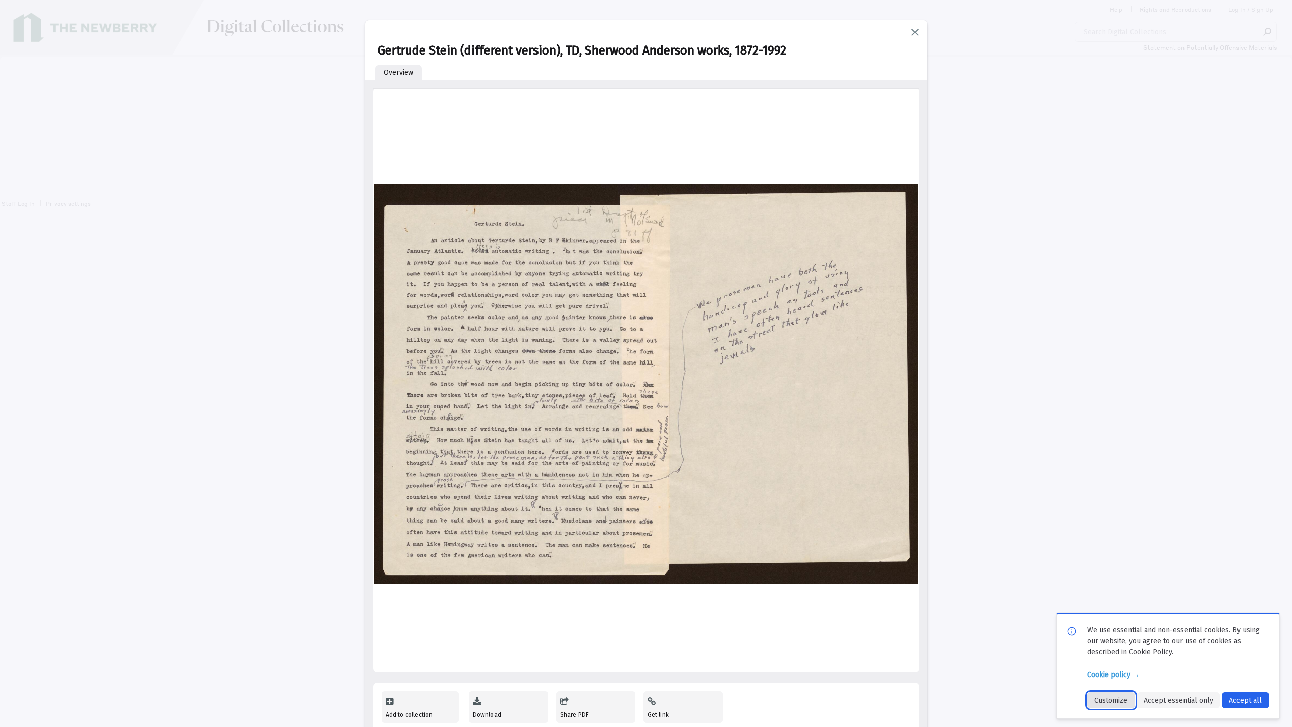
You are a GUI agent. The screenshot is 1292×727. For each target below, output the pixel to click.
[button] (915, 32)
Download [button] (487, 714)
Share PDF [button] (574, 714)
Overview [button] (398, 72)
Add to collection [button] (409, 714)
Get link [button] (658, 714)
